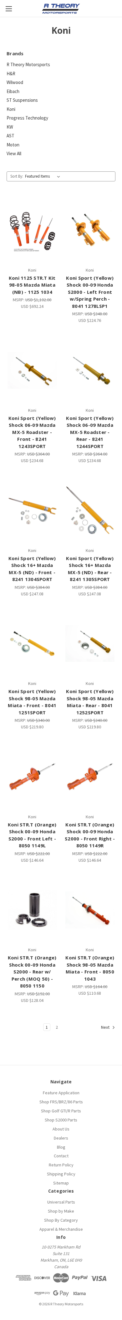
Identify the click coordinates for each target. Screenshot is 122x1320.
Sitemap (61, 1183)
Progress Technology (27, 118)
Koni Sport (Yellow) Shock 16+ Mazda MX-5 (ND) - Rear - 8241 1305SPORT (90, 569)
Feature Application (61, 1093)
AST (10, 136)
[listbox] (44, 176)
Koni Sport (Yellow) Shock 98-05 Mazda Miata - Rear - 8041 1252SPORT (90, 702)
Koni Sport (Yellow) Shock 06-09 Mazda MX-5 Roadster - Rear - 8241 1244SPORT (90, 432)
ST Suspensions (22, 100)
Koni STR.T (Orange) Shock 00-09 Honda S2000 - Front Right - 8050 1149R (90, 835)
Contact (61, 1156)
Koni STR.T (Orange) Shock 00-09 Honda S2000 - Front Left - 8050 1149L (32, 835)
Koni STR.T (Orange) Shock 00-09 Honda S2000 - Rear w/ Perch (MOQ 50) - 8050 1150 (32, 971)
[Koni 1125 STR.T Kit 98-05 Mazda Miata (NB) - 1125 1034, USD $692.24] (32, 230)
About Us (61, 1129)
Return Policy (61, 1165)
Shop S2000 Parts (61, 1120)
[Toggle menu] (8, 8)
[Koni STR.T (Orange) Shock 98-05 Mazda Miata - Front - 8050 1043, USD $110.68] (90, 910)
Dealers (61, 1138)
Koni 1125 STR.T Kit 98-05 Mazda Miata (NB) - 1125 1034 (32, 285)
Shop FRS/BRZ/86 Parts (61, 1102)
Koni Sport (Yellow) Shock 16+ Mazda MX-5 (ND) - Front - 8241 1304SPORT (32, 569)
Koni (11, 109)
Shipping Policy (61, 1174)
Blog (61, 1147)
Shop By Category (61, 1220)
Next (105, 1027)
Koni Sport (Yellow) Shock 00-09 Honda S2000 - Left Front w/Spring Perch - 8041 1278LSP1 (90, 292)
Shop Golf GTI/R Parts (61, 1111)
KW (10, 127)
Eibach (13, 91)
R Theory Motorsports (28, 64)
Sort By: (16, 176)
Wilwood (15, 82)
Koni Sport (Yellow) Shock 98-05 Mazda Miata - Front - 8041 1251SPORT (32, 702)
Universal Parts (61, 1202)
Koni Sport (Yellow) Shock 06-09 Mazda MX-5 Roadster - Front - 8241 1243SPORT (32, 432)
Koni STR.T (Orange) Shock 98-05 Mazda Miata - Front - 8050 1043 (89, 968)
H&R (11, 73)
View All (14, 153)
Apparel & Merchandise (61, 1229)
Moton (13, 145)
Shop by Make (61, 1211)
